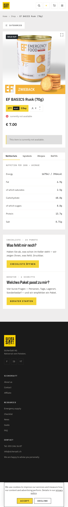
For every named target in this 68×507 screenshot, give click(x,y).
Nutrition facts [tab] (11, 156)
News (6, 419)
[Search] (39, 5)
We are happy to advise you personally (21, 457)
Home (5, 16)
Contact (7, 387)
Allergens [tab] (41, 156)
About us (8, 382)
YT (21, 361)
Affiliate (7, 393)
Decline (42, 501)
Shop (13, 16)
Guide (6, 425)
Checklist (8, 414)
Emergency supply (12, 408)
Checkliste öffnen (22, 264)
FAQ (6, 430)
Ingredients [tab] (27, 156)
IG (14, 361)
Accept (24, 501)
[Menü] (62, 5)
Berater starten (21, 301)
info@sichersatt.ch (12, 451)
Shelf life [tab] (54, 156)
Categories (15, 25)
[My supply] (46, 5)
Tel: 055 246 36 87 (13, 446)
